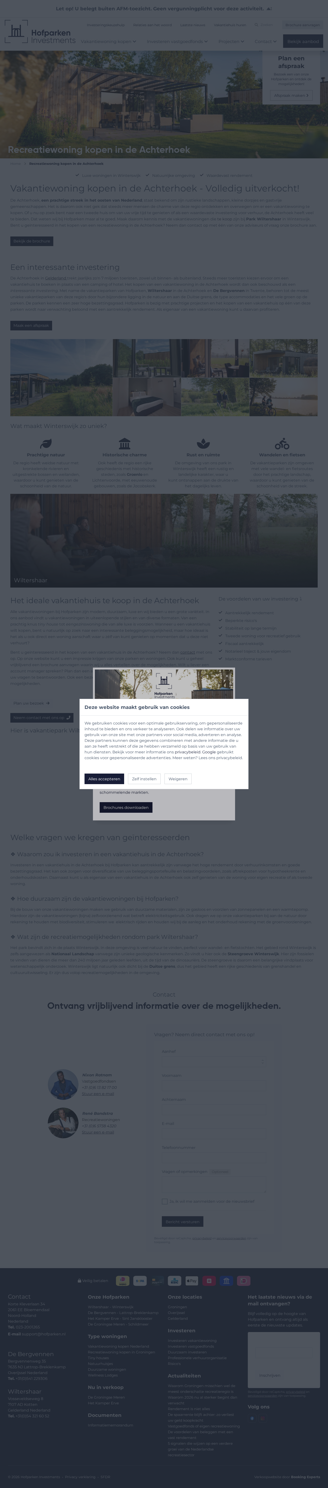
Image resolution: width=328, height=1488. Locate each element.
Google (209, 752)
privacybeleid (187, 752)
